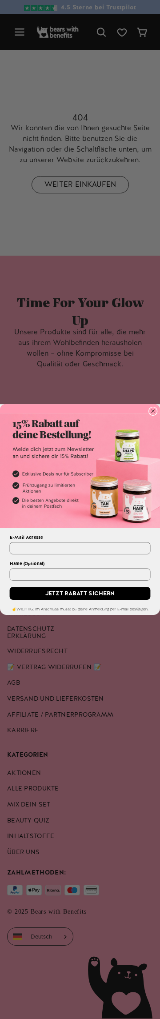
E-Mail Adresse (27, 537)
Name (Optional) (27, 563)
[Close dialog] (153, 411)
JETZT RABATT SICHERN (80, 593)
